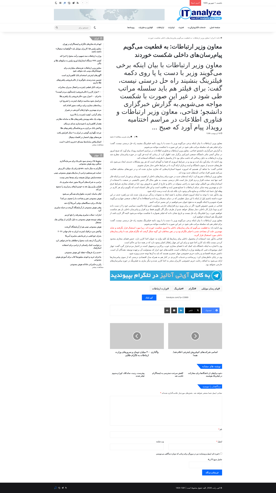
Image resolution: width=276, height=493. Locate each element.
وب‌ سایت (160, 441)
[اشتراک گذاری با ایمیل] (174, 310)
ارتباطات (160, 27)
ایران (213, 38)
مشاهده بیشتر (97, 144)
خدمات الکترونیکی (197, 27)
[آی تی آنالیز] (199, 14)
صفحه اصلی (215, 27)
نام (220, 429)
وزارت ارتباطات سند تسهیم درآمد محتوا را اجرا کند (168, 3)
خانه (218, 38)
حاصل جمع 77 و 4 (215, 459)
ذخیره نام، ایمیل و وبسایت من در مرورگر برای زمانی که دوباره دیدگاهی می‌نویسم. (188, 454)
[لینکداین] (181, 310)
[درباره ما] (65, 3)
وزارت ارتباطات (159, 288)
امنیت (181, 27)
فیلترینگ (178, 288)
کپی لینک (149, 297)
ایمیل (219, 441)
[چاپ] (167, 310)
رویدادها (131, 27)
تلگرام (192, 288)
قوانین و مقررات (146, 27)
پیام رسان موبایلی (209, 288)
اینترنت (171, 27)
